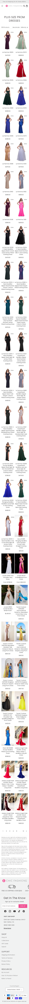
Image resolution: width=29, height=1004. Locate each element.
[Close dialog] (27, 495)
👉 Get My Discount (7, 507)
